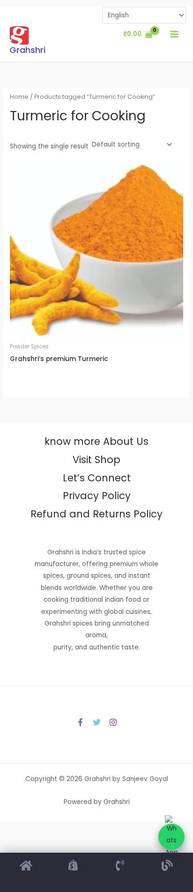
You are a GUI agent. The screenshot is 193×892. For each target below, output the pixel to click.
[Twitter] (97, 722)
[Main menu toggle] (174, 34)
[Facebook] (80, 722)
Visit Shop (96, 459)
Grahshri (27, 50)
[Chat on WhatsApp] (171, 837)
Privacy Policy (97, 495)
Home (19, 97)
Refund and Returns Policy (96, 514)
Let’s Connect (97, 478)
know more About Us (96, 441)
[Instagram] (113, 722)
